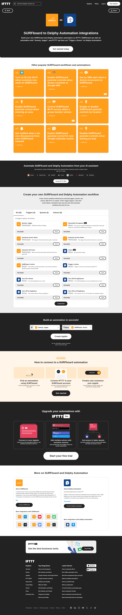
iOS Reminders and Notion (45, 588)
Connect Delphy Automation (74, 506)
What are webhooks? (67, 584)
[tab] (19, 213)
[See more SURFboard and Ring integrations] (22, 516)
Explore (89, 3)
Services (28, 569)
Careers (36, 607)
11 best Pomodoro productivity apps (71, 588)
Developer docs (30, 594)
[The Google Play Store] (91, 570)
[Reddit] (95, 608)
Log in (103, 3)
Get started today (61, 49)
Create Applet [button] (61, 336)
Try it (56, 231)
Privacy (58, 607)
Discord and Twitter (43, 597)
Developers (29, 607)
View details (20, 231)
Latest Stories (67, 566)
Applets (28, 575)
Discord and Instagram (44, 569)
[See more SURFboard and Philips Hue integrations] (51, 524)
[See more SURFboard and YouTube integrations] (36, 516)
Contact (52, 607)
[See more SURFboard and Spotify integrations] (51, 516)
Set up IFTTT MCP (61, 181)
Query (71, 225)
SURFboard (33, 33)
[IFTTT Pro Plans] (85, 223)
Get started (113, 4)
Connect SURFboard (24, 504)
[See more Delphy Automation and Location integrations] (70, 524)
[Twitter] (87, 608)
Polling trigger (27, 225)
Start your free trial (61, 455)
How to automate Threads (69, 591)
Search (28, 588)
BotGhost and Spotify (44, 581)
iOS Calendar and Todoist (45, 591)
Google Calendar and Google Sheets (48, 575)
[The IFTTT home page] (6, 3)
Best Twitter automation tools (70, 572)
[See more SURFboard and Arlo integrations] (22, 524)
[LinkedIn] (75, 608)
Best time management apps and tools (72, 575)
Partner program (43, 607)
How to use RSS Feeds (68, 581)
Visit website (67, 501)
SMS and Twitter (42, 584)
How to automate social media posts (71, 594)
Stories (28, 572)
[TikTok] (91, 608)
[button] (61, 393)
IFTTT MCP (29, 578)
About (63, 607)
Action (25, 266)
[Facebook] (71, 608)
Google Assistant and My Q (45, 578)
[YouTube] (83, 608)
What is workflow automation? (70, 578)
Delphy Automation (62, 33)
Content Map (29, 584)
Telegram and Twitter (43, 594)
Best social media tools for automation (72, 597)
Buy (17, 500)
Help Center (29, 581)
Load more (61, 303)
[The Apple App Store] (91, 566)
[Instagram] (79, 608)
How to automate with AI (68, 569)
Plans (97, 3)
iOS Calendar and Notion (45, 572)
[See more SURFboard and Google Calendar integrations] (36, 524)
